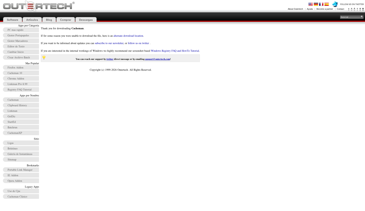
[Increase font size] (354, 9)
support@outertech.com (157, 59)
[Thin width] (357, 9)
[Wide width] (360, 9)
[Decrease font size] (348, 9)
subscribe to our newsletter (109, 43)
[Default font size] (351, 9)
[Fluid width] (363, 9)
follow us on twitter (138, 43)
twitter (109, 59)
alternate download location (128, 35)
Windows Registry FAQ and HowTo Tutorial (175, 50)
